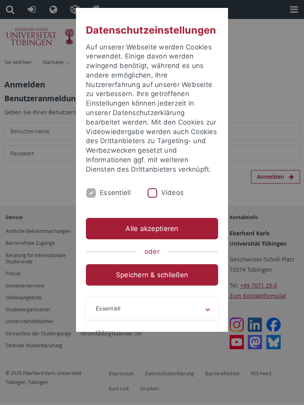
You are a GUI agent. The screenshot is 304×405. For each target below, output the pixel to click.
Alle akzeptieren (151, 229)
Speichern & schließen (152, 275)
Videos (172, 193)
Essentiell (115, 193)
